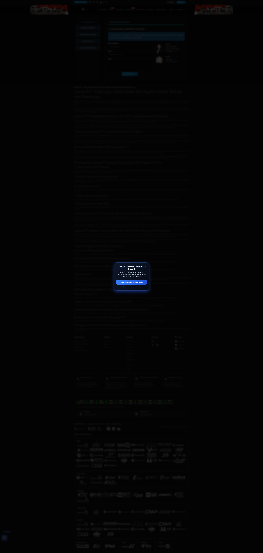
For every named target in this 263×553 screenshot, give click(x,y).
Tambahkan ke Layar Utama (131, 282)
